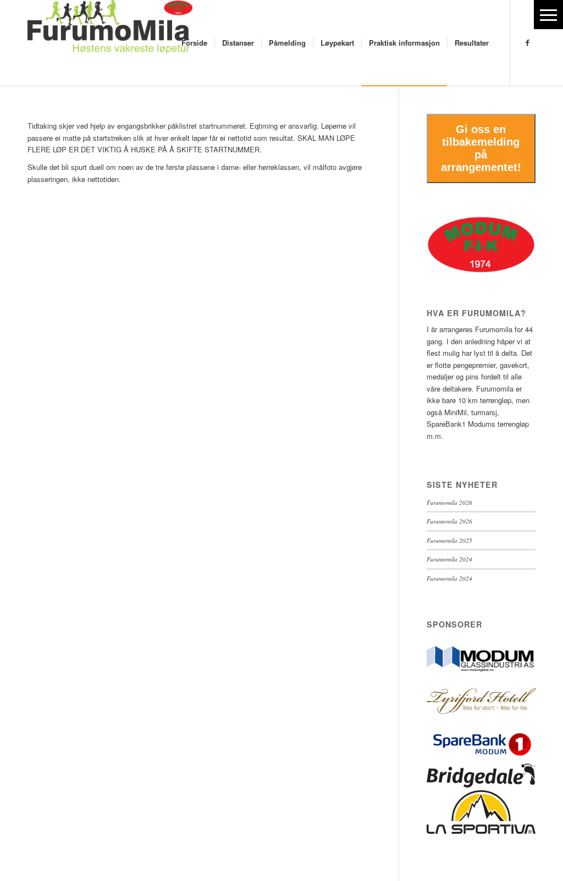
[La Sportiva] (481, 830)
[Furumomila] (109, 43)
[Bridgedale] (481, 784)
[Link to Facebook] (527, 42)
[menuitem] (194, 43)
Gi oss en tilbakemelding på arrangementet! (481, 148)
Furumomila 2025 (449, 540)
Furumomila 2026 (449, 502)
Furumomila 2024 (449, 559)
